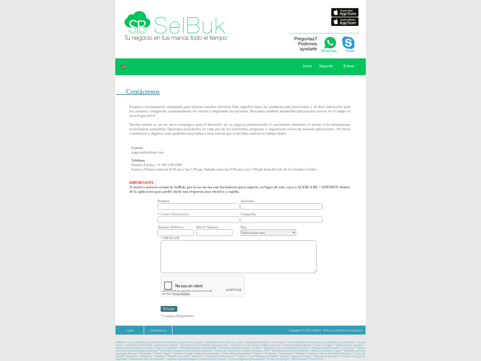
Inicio (307, 66)
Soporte (326, 66)
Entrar (348, 66)
